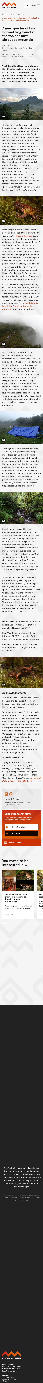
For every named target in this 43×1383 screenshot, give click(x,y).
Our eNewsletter (19, 826)
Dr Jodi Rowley (8, 48)
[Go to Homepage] (21, 1355)
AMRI (20, 14)
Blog (12, 14)
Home (4, 14)
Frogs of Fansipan (24, 235)
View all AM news (15, 842)
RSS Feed (16, 833)
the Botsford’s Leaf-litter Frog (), (20, 305)
